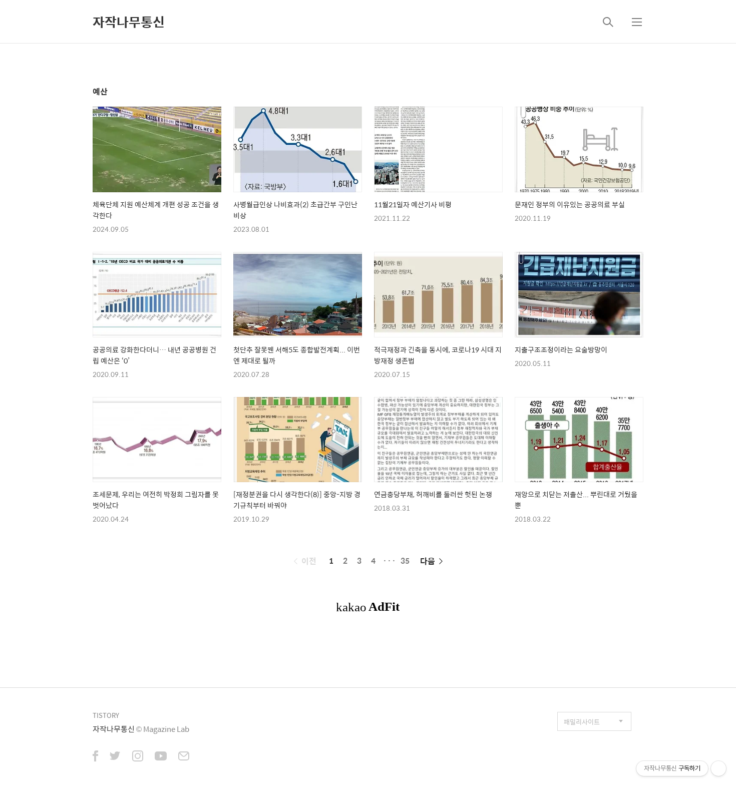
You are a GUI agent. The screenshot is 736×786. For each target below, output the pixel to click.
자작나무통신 (129, 22)
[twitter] (115, 756)
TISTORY (106, 715)
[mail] (183, 756)
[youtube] (161, 756)
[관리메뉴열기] (718, 768)
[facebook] (95, 756)
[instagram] (137, 756)
